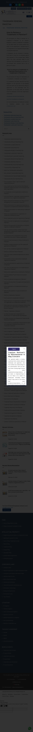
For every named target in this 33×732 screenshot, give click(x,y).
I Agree (14, 349)
